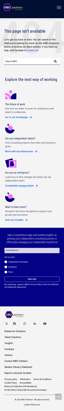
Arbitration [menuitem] (25, 379)
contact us (32, 50)
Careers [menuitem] (8, 355)
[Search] (55, 61)
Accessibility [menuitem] (25, 383)
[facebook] (14, 323)
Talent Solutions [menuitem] (12, 337)
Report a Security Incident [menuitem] (17, 373)
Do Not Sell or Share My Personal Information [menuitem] (25, 390)
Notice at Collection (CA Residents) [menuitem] (20, 386)
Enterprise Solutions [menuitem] (15, 331)
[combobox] (32, 61)
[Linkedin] (35, 323)
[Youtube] (45, 323)
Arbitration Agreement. (17, 287)
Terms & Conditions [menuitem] (42, 379)
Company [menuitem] (9, 349)
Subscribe (32, 279)
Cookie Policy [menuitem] (10, 383)
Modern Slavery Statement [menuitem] (18, 367)
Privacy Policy (36, 284)
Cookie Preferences (32, 405)
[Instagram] (24, 323)
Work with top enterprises (19, 151)
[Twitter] (6, 323)
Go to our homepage (16, 117)
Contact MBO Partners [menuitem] (16, 361)
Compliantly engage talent (19, 185)
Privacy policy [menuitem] (10, 379)
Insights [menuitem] (8, 343)
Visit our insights (14, 219)
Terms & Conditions (51, 284)
